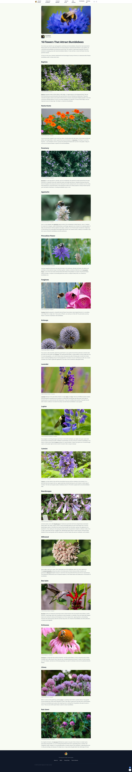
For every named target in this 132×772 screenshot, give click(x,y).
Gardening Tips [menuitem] (88, 2)
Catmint (43, 481)
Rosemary (43, 180)
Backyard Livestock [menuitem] (39, 2)
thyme (67, 396)
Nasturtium (75, 140)
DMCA (61, 760)
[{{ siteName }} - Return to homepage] (36, 2)
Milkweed (49, 572)
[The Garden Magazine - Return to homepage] (66, 753)
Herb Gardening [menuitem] (73, 2)
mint (72, 396)
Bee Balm (43, 613)
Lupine (56, 442)
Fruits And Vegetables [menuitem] (57, 2)
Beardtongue (57, 523)
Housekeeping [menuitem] (81, 1)
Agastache (56, 224)
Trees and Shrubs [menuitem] (66, 2)
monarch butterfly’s (47, 571)
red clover (56, 742)
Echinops (57, 354)
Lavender (43, 396)
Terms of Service (75, 760)
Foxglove (43, 312)
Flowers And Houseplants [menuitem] (47, 2)
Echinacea (43, 657)
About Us (56, 760)
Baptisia (43, 94)
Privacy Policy (66, 760)
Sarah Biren (48, 35)
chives (61, 699)
